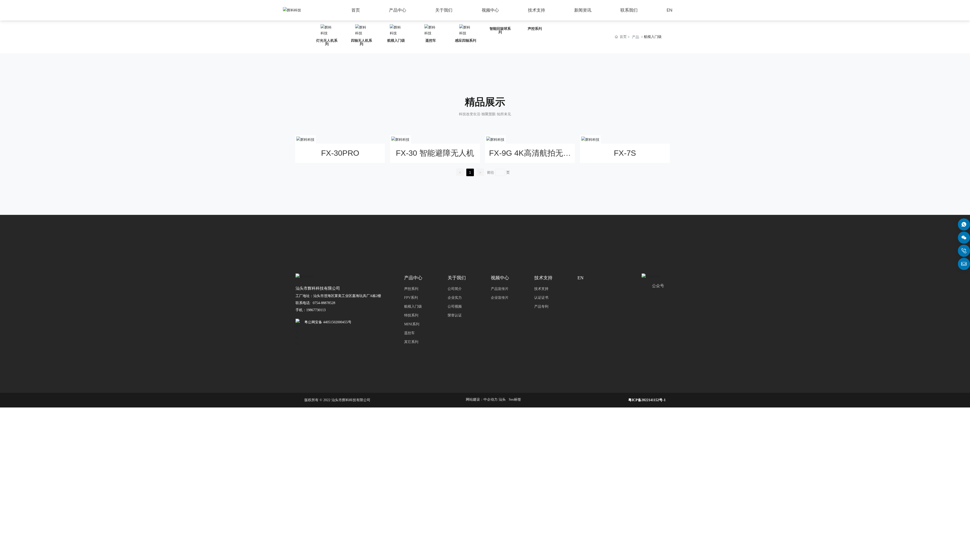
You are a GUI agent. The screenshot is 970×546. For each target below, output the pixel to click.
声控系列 (535, 29)
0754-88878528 (324, 303)
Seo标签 (515, 399)
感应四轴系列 (465, 40)
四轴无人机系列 (361, 42)
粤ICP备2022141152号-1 (647, 400)
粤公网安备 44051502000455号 (327, 322)
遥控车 (430, 40)
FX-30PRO (340, 153)
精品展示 (485, 102)
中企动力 (490, 399)
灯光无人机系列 (326, 42)
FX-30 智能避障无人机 (435, 153)
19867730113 (316, 310)
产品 (635, 37)
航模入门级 (396, 40)
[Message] (964, 224)
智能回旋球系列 (500, 30)
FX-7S (625, 153)
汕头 (502, 399)
